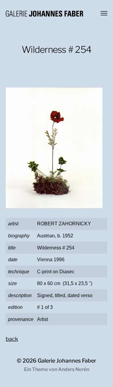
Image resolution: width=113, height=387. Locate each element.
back (12, 339)
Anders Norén (73, 369)
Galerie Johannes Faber (67, 360)
